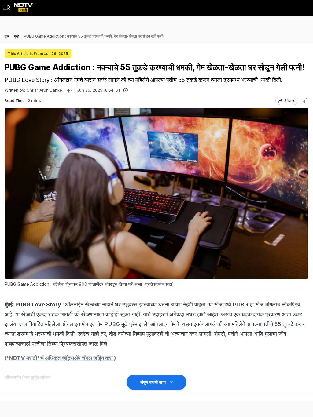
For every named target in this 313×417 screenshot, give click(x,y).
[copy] (305, 100)
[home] (23, 6)
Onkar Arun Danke (44, 90)
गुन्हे (69, 90)
